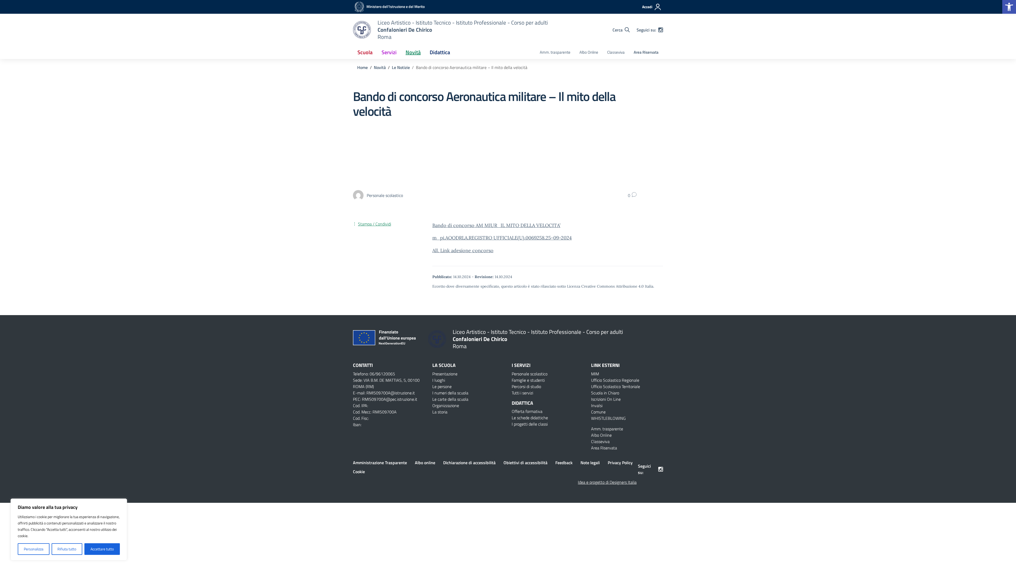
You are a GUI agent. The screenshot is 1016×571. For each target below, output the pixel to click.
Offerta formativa (527, 411)
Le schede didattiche (530, 418)
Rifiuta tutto (66, 549)
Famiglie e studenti (528, 380)
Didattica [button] (440, 52)
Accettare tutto (102, 549)
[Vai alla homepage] (362, 30)
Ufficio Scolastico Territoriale (615, 386)
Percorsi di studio (526, 386)
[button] (1009, 7)
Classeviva (616, 52)
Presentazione (444, 374)
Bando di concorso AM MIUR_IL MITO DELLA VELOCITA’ (496, 225)
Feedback (564, 462)
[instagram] (660, 29)
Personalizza (33, 549)
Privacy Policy (620, 462)
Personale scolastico (529, 374)
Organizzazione (445, 405)
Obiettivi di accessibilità (525, 462)
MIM (595, 374)
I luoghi (438, 380)
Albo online (425, 462)
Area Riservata (646, 52)
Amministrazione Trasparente (380, 462)
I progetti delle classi (530, 424)
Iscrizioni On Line (606, 399)
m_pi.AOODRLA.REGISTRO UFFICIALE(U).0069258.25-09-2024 (502, 238)
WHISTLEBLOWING (608, 418)
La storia (439, 412)
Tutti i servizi (522, 393)
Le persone (442, 386)
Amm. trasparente (555, 52)
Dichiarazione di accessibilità (469, 462)
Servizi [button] (389, 52)
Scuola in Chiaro (605, 393)
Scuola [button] (365, 52)
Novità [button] (413, 52)
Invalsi (596, 405)
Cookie (359, 471)
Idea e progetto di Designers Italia (607, 482)
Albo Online (588, 52)
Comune (598, 412)
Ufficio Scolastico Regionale (615, 380)
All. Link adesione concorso (462, 250)
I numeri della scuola (450, 393)
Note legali (590, 462)
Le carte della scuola (450, 399)
